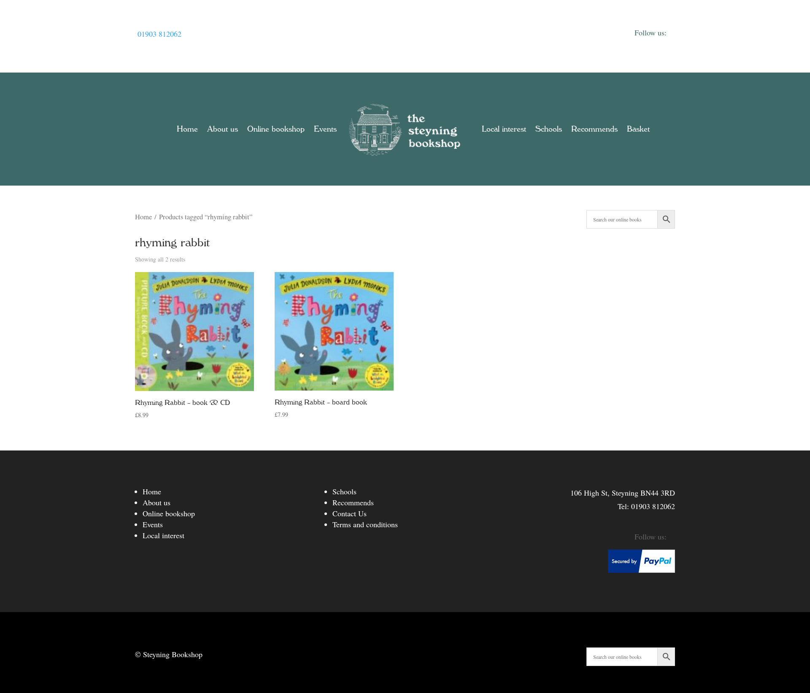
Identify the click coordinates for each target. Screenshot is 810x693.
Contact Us (349, 513)
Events (325, 129)
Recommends (594, 129)
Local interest (504, 129)
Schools (548, 129)
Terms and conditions (365, 524)
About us (222, 129)
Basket (638, 129)
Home (187, 129)
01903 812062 (159, 34)
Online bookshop (276, 129)
